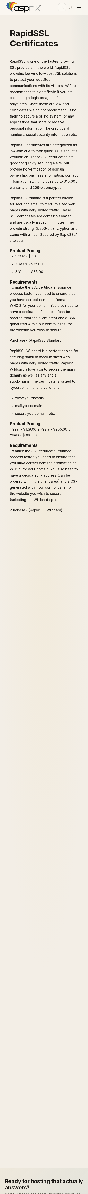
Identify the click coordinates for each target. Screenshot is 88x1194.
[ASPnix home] (23, 7)
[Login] (70, 7)
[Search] (62, 7)
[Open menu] (79, 7)
